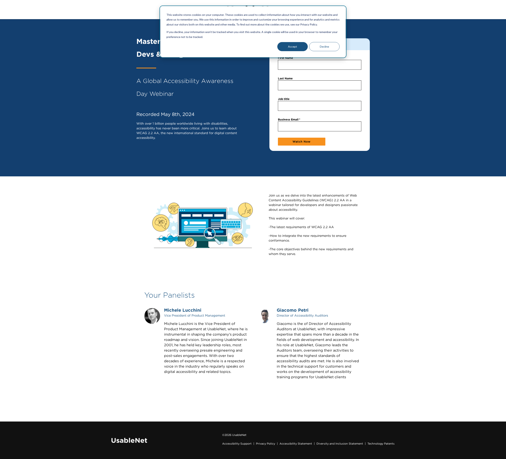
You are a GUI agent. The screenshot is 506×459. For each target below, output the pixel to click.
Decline (324, 46)
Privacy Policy (265, 443)
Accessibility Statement (295, 443)
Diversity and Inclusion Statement (339, 443)
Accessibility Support (237, 443)
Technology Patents (381, 443)
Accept (292, 46)
